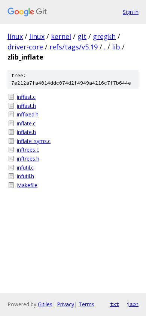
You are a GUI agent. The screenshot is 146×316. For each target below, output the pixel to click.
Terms (86, 304)
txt (114, 304)
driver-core (25, 46)
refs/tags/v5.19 (73, 46)
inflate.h (26, 132)
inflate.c (26, 123)
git (81, 36)
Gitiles (45, 304)
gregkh (104, 36)
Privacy (65, 304)
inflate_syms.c (34, 141)
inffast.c (26, 96)
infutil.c (25, 167)
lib (116, 46)
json (133, 304)
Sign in (131, 11)
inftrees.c (28, 149)
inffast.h (26, 105)
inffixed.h (28, 114)
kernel (61, 36)
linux (15, 36)
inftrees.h (28, 158)
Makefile (27, 185)
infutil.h (25, 176)
